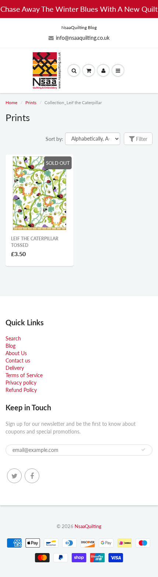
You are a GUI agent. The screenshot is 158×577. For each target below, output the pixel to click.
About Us (16, 353)
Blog (10, 346)
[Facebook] (32, 475)
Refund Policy (21, 390)
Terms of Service (24, 375)
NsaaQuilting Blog (79, 27)
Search (13, 338)
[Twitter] (14, 475)
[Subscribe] (143, 450)
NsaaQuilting (88, 526)
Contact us (18, 360)
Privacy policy (21, 382)
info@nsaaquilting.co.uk (82, 38)
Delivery (15, 368)
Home (11, 102)
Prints (30, 102)
